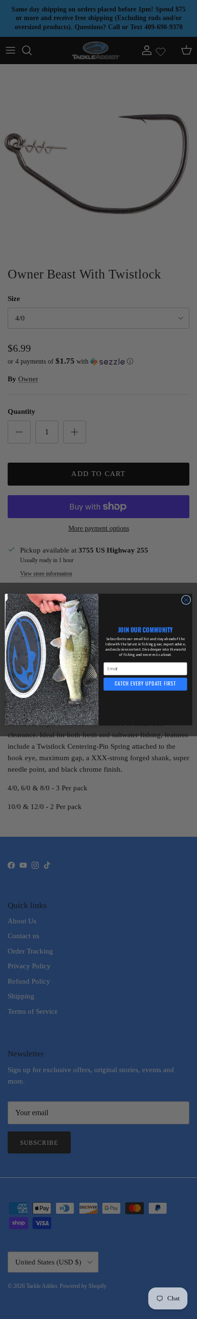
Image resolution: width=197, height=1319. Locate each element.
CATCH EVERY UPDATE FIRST (145, 684)
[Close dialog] (186, 600)
